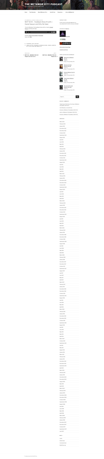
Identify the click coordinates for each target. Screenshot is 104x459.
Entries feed (62, 440)
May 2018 (61, 250)
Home (26, 12)
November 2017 (63, 264)
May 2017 (61, 277)
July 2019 (61, 218)
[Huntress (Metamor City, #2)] (62, 74)
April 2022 (62, 146)
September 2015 (63, 322)
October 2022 (62, 132)
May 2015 (61, 331)
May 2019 (61, 223)
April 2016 (62, 307)
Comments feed (63, 442)
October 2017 (62, 266)
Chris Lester (39, 20)
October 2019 (62, 212)
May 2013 (61, 347)
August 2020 (62, 189)
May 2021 (61, 169)
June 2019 (62, 221)
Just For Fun (35, 43)
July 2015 (61, 327)
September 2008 (63, 401)
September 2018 (63, 241)
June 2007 (62, 431)
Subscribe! (68, 36)
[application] (40, 32)
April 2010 (62, 368)
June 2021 (62, 166)
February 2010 (62, 372)
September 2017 (63, 268)
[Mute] (51, 32)
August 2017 (62, 270)
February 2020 (62, 203)
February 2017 (62, 284)
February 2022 (62, 148)
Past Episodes (32, 12)
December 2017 (63, 261)
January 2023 (62, 126)
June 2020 (62, 193)
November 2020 (63, 182)
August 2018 (62, 243)
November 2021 (63, 155)
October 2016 (62, 293)
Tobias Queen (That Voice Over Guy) (67, 104)
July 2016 (61, 300)
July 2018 (61, 245)
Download (40, 35)
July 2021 (61, 164)
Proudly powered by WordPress (30, 456)
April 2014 (62, 336)
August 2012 (62, 349)
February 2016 (62, 311)
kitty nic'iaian (30, 46)
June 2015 (62, 329)
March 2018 (62, 255)
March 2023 (62, 121)
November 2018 (63, 236)
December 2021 (63, 153)
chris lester (29, 45)
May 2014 (61, 334)
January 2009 (62, 392)
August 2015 (62, 325)
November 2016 (63, 291)
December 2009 (63, 377)
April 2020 (62, 198)
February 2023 (62, 123)
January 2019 (62, 232)
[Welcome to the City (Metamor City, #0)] (62, 66)
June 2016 (62, 302)
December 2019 (63, 207)
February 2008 (63, 417)
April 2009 (62, 386)
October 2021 (62, 157)
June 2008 (62, 408)
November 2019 (63, 209)
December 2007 (63, 422)
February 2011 (62, 356)
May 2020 (62, 196)
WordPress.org (63, 445)
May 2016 (61, 304)
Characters (59, 12)
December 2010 (63, 361)
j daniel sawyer (52, 45)
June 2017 (62, 275)
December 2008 (63, 395)
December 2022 (63, 128)
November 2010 (63, 363)
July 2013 (61, 345)
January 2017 (62, 286)
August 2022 (62, 137)
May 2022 (62, 144)
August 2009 (62, 381)
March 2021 (62, 173)
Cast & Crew (52, 12)
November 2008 (63, 397)
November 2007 (63, 424)
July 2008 (61, 406)
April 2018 (62, 252)
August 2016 (62, 297)
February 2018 (62, 257)
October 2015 (62, 320)
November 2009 (63, 379)
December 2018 (63, 234)
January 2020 (62, 205)
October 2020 (62, 184)
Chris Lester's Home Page (65, 47)
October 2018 (62, 239)
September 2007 (63, 429)
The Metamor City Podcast (44, 4)
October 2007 (62, 426)
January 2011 (62, 358)
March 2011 (62, 354)
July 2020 (61, 191)
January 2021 (62, 178)
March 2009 (62, 388)
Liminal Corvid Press (64, 49)
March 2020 (62, 200)
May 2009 (62, 383)
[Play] (26, 32)
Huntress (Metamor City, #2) (69, 72)
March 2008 (62, 415)
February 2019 (62, 230)
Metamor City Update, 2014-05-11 (71, 110)
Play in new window (33, 35)
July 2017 (61, 273)
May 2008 (62, 410)
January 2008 (62, 419)
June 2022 (62, 141)
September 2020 (63, 187)
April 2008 (62, 413)
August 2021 (62, 162)
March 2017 (62, 282)
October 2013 (62, 340)
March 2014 (62, 338)
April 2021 (61, 171)
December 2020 (63, 180)
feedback (36, 45)
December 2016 (63, 288)
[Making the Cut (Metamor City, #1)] (62, 59)
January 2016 (62, 313)
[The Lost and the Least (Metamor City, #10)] (62, 87)
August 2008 (62, 404)
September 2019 (63, 214)
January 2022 (62, 151)
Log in (61, 438)
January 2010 (62, 374)
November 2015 (63, 318)
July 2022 (61, 139)
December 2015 (63, 316)
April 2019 (62, 225)
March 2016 (62, 309)
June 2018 (62, 248)
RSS (31, 37)
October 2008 (62, 399)
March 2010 (62, 370)
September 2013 (63, 343)
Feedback (28, 43)
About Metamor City (42, 12)
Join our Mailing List (69, 12)
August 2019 (62, 216)
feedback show (43, 45)
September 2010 (63, 365)
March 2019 (62, 227)
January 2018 (62, 259)
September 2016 (63, 295)
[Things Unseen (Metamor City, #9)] (62, 80)
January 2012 (62, 352)
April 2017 (61, 279)
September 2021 (63, 160)
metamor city (38, 46)
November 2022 (63, 130)
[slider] (54, 32)
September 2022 (63, 135)
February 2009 (63, 390)
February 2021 (62, 175)
